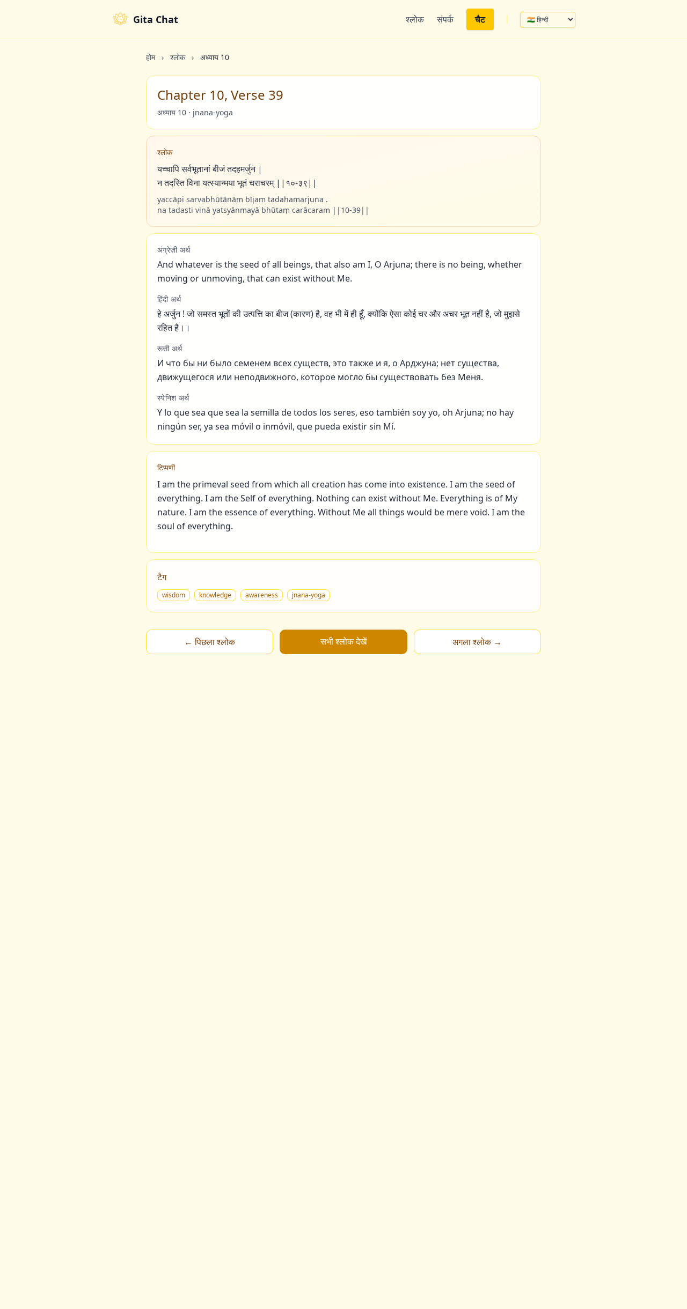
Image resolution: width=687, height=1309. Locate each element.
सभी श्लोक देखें (343, 641)
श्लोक (415, 19)
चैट (480, 19)
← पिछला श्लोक (209, 642)
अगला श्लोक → (477, 642)
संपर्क (445, 19)
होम (150, 57)
